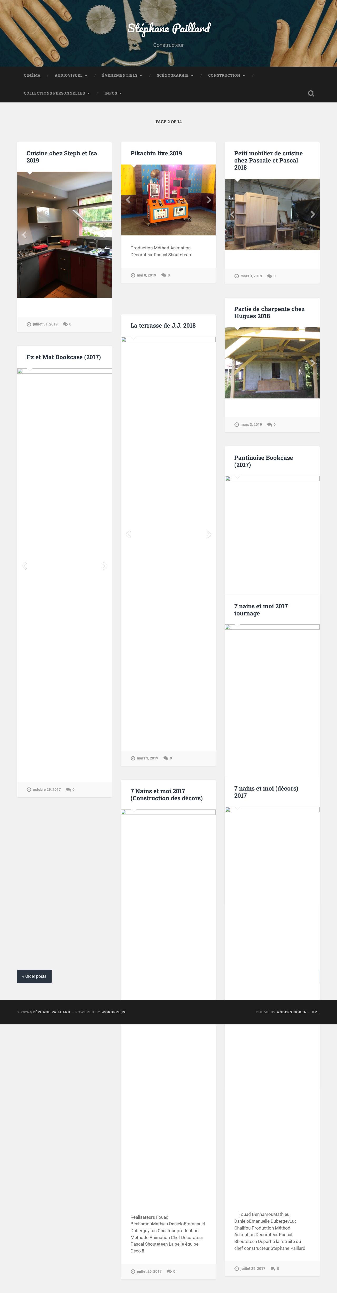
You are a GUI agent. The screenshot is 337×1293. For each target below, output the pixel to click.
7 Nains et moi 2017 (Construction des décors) (167, 794)
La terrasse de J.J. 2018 (163, 325)
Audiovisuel (69, 75)
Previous (24, 235)
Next (104, 235)
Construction (224, 75)
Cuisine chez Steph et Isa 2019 (62, 156)
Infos (111, 93)
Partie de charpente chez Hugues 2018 (269, 312)
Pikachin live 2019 (156, 153)
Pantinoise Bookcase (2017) (263, 460)
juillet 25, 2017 (253, 1268)
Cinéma (32, 75)
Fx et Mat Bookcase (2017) (64, 357)
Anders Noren (292, 1012)
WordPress (113, 1012)
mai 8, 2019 (146, 275)
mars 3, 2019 (147, 758)
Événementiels (119, 75)
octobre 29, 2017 (47, 789)
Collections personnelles (54, 93)
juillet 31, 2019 (45, 324)
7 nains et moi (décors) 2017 (266, 791)
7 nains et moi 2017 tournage (261, 609)
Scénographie (173, 75)
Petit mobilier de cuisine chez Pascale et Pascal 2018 (268, 160)
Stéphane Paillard (168, 27)
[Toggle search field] (311, 93)
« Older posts (34, 976)
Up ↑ (316, 1012)
